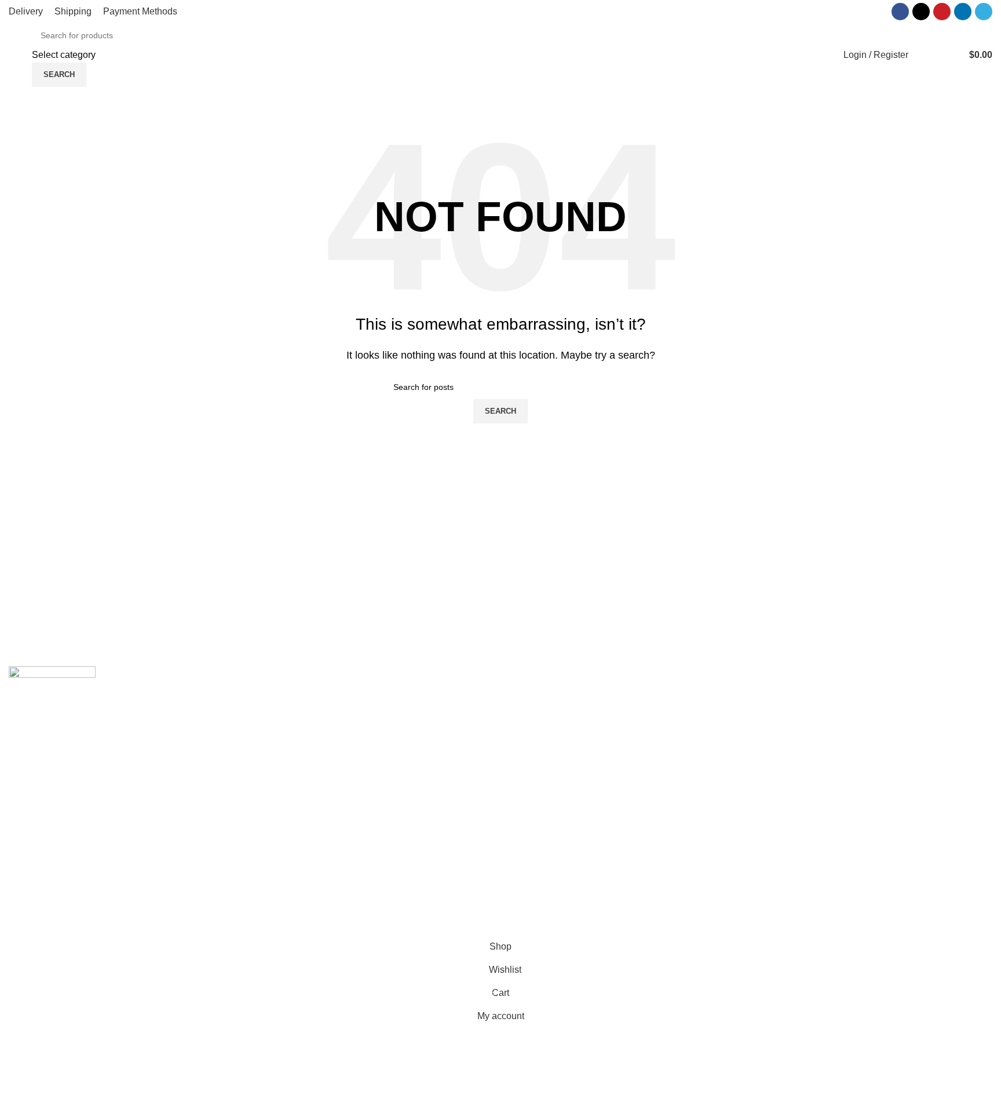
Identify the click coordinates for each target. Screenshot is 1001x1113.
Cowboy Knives (291, 697)
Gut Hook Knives (293, 892)
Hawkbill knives (291, 762)
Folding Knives (290, 805)
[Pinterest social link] (942, 11)
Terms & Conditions (799, 784)
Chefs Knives (286, 913)
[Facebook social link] (900, 11)
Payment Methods (796, 762)
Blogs (521, 762)
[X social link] (921, 11)
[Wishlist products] (924, 55)
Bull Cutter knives (295, 740)
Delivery (776, 719)
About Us (528, 697)
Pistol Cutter (284, 848)
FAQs (520, 740)
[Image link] (52, 694)
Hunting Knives (290, 870)
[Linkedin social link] (962, 11)
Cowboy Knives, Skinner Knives (325, 719)
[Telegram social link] (983, 11)
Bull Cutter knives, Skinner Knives (329, 827)
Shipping (778, 697)
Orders (773, 740)
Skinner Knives (290, 784)
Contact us (531, 719)
